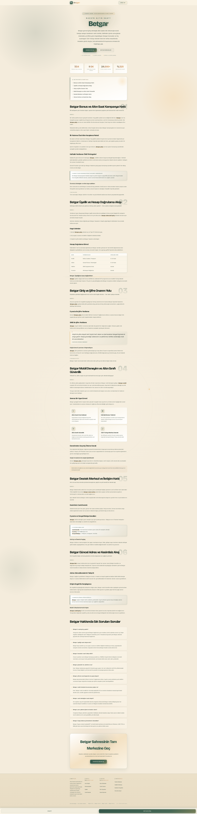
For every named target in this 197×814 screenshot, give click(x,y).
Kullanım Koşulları (119, 787)
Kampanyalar (88, 786)
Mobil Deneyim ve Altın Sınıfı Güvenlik (84, 91)
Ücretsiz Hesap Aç (98, 761)
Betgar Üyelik (104, 803)
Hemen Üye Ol (90, 50)
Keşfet (50, 811)
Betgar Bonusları (105, 50)
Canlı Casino (103, 786)
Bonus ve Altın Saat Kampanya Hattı (84, 83)
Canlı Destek (88, 792)
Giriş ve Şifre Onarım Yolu (81, 88)
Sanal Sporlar (103, 792)
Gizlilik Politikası (118, 784)
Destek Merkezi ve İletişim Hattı (82, 94)
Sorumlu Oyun (118, 790)
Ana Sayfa (87, 783)
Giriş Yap (122, 2)
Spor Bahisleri (103, 783)
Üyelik (86, 789)
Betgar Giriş (90, 803)
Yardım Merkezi (118, 782)
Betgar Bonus (111, 803)
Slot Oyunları (103, 789)
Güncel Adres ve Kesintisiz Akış (82, 97)
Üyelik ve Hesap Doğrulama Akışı (83, 85)
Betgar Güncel (98, 803)
